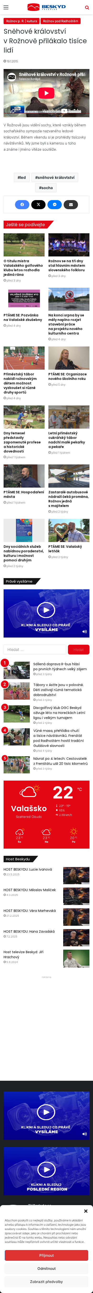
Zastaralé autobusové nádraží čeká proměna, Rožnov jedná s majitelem (68, 499)
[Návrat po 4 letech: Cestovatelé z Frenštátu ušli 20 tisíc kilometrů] (17, 765)
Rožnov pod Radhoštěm (60, 21)
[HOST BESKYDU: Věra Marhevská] (76, 917)
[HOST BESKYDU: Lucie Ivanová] (76, 875)
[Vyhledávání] (87, 9)
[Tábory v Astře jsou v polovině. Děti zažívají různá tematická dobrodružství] (17, 691)
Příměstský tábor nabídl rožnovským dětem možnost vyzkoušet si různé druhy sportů (20, 383)
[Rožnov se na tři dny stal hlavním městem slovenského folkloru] (68, 244)
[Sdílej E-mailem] (71, 204)
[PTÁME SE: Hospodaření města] (24, 476)
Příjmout (46, 1255)
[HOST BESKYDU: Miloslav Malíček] (76, 896)
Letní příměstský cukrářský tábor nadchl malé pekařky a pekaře (66, 440)
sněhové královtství (56, 177)
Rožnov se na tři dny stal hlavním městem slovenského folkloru (66, 265)
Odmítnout (46, 1268)
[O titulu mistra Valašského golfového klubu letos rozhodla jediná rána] (24, 244)
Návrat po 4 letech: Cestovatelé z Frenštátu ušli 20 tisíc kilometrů (60, 761)
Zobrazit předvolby (46, 1281)
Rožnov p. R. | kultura (21, 21)
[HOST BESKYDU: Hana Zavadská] (76, 938)
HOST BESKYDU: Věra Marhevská (30, 910)
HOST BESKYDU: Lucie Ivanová (28, 869)
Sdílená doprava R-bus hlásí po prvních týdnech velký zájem (60, 666)
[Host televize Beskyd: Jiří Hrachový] (76, 959)
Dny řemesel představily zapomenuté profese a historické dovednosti (22, 442)
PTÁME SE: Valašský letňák (65, 548)
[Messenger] (54, 204)
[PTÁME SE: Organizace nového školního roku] (68, 358)
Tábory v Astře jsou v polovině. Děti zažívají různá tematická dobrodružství (58, 689)
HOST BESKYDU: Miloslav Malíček (30, 890)
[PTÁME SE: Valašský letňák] (68, 530)
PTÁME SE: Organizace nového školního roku (67, 376)
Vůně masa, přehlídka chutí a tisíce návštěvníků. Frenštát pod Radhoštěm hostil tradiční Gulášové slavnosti (58, 738)
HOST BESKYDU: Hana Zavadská (29, 931)
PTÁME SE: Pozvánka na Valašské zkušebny (23, 317)
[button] (85, 1211)
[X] (38, 204)
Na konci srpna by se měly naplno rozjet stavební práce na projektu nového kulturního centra (66, 324)
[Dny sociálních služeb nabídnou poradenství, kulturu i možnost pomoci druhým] (24, 530)
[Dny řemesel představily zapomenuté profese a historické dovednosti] (24, 417)
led (23, 177)
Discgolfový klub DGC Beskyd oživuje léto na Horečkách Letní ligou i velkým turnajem (59, 712)
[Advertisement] (46, 1027)
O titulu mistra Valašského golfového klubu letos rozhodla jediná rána (23, 268)
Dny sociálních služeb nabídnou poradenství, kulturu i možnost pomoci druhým (24, 553)
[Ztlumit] (84, 632)
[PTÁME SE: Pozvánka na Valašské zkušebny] (24, 299)
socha (47, 187)
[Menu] (6, 9)
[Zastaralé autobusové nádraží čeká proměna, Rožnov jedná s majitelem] (68, 476)
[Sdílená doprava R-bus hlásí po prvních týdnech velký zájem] (17, 670)
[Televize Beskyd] (46, 7)
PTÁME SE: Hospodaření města (24, 494)
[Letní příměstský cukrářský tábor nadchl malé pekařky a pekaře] (68, 417)
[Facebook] (22, 204)
